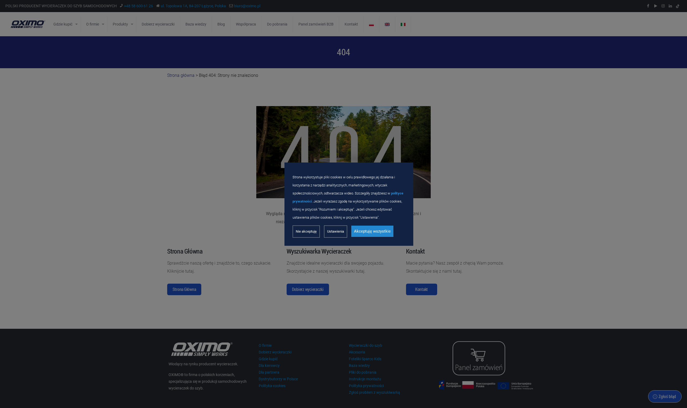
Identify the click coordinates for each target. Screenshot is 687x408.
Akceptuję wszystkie (372, 231)
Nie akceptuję (306, 231)
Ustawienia (335, 231)
